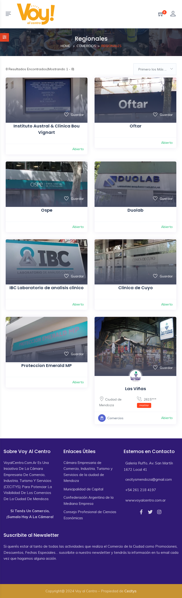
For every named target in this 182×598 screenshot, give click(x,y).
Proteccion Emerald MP (46, 365)
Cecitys (130, 591)
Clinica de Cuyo (135, 288)
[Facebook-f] (141, 512)
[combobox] (154, 69)
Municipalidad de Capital (83, 489)
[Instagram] (159, 512)
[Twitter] (150, 512)
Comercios (86, 46)
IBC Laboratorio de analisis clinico (46, 288)
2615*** (147, 402)
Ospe (46, 210)
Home (65, 46)
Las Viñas (135, 389)
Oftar (135, 126)
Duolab (135, 210)
